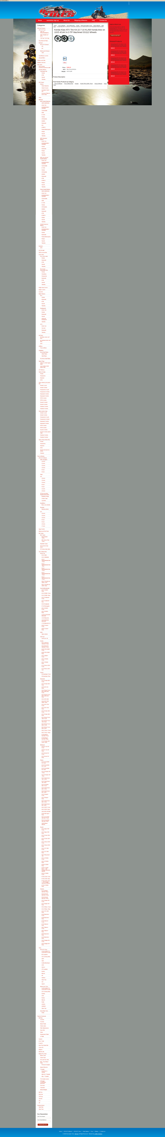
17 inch (43, 526)
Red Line (41, 1094)
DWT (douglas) (43, 459)
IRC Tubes (42, 535)
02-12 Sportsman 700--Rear (46, 782)
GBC (43, 960)
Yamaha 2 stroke (44, 406)
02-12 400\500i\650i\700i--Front (46, 578)
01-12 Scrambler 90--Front (45, 765)
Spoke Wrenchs (44, 1067)
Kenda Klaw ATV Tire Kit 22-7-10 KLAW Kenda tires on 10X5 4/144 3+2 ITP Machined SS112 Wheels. (119, 52)
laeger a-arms (42, 289)
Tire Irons (42, 1085)
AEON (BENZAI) (45, 103)
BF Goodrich (45, 954)
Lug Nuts (44, 500)
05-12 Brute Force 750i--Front (46, 718)
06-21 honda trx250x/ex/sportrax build (44, 67)
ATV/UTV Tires (77, 1131)
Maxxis (43, 973)
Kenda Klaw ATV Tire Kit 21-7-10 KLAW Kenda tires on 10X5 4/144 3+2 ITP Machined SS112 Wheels (118, 66)
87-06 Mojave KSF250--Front (45, 735)
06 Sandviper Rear (46, 676)
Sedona (43, 977)
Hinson (41, 84)
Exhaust (41, 42)
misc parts (39, 64)
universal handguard (44, 319)
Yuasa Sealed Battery (45, 189)
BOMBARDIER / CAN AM (45, 108)
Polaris (43, 131)
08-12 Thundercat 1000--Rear (46, 585)
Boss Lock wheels (46, 504)
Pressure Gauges (46, 1064)
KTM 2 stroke (43, 398)
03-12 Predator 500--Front (45, 785)
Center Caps (45, 498)
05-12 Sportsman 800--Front (46, 801)
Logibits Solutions (98, 1133)
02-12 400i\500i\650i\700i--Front (46, 560)
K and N (40, 1043)
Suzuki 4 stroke (43, 404)
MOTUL (40, 1092)
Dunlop (43, 993)
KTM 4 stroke (43, 400)
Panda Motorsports (46, 129)
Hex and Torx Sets (44, 1059)
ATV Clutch (41, 82)
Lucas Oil (41, 1047)
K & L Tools (41, 1041)
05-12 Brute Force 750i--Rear (46, 721)
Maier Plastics (42, 293)
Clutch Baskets (45, 85)
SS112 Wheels (96, 25)
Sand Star (41, 1107)
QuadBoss (42, 503)
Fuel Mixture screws (43, 55)
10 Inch (43, 461)
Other (41, 1032)
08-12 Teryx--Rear (46, 732)
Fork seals (41, 254)
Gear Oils (42, 1030)
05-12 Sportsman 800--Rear (46, 804)
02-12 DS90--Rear (46, 595)
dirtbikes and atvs (41, 62)
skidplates (41, 350)
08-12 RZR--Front (46, 807)
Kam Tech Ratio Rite (43, 1045)
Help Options (86, 1131)
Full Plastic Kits (43, 71)
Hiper (41, 474)
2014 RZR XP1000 (46, 811)
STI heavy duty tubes (45, 549)
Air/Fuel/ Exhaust (41, 28)
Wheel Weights (43, 1089)
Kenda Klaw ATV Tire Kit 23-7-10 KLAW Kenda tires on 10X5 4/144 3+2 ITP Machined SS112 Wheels (118, 73)
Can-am (43, 328)
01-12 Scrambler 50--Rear (45, 762)
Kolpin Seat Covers (43, 287)
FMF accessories (43, 252)
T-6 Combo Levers (44, 1079)
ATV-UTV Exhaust (44, 44)
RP (42, 975)
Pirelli (43, 1002)
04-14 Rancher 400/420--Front (45, 646)
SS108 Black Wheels (45, 824)
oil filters (40, 346)
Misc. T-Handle (45, 1076)
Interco (43, 967)
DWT (43, 958)
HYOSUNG (44, 118)
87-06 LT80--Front (46, 876)
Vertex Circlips (42, 372)
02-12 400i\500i (45, 557)
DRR (43, 112)
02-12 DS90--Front (46, 593)
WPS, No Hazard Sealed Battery (44, 158)
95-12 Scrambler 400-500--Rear (45, 821)
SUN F (43, 984)
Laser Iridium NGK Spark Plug (44, 367)
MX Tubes (41, 533)
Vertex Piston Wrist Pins (44, 439)
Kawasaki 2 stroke (44, 393)
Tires (40, 947)
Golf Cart (42, 636)
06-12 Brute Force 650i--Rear (46, 728)
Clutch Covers (45, 88)
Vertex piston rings (43, 411)
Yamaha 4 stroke (44, 408)
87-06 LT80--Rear (46, 878)
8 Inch (43, 469)
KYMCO (43, 127)
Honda (43, 73)
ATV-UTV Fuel (42, 29)
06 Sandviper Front (46, 674)
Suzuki (43, 77)
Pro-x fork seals (44, 256)
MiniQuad (42, 744)
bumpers (41, 246)
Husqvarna (44, 276)
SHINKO (44, 1006)
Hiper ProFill (41, 529)
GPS (43, 965)
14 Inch (43, 467)
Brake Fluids (43, 1023)
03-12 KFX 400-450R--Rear (45, 702)
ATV (41, 295)
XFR (41, 247)
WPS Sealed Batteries (45, 101)
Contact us (102, 1131)
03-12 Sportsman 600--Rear (46, 791)
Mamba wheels (45, 509)
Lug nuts (41, 291)
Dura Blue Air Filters (43, 40)
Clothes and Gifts (41, 60)
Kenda (43, 971)
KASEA (43, 121)
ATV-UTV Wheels (43, 457)
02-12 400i (44, 555)
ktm (42, 125)
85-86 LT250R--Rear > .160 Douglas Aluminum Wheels (46, 869)
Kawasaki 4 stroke (44, 396)
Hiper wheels (45, 634)
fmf (42, 48)
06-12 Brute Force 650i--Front (46, 724)
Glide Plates (44, 353)
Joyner (41, 672)
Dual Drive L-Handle (45, 1071)
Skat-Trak (44, 979)
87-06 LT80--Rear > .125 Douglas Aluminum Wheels (46, 882)
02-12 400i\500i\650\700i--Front (46, 569)
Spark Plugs (41, 361)
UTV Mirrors (41, 369)
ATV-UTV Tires (43, 949)
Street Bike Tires (44, 1010)
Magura (40, 1049)
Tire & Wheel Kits (43, 551)
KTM (43, 75)
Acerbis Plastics (42, 69)
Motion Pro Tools (43, 1053)
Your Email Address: (42, 1119)
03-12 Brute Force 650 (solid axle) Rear (46, 696)
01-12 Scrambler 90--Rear (45, 769)
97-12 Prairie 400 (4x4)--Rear (46, 742)
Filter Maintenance (44, 1028)
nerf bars (41, 335)
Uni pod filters (42, 57)
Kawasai (42, 377)
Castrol (40, 1039)
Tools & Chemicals (41, 1016)
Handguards (43, 308)
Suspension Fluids (44, 1034)
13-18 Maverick (45, 617)
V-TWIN (42, 1036)
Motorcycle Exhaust (44, 51)
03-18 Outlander (45, 604)
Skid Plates (44, 356)
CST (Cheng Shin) (46, 956)
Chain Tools (43, 1057)
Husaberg (44, 274)
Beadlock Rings (45, 496)
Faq (92, 1131)
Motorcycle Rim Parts (44, 531)
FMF (43, 52)
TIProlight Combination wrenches (43, 1082)
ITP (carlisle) (45, 969)
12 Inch (43, 465)
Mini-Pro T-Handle (46, 1074)
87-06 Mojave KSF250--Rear (45, 738)
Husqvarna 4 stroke (44, 391)
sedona (43, 1004)
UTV (41, 324)
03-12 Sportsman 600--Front (46, 788)
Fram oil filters (43, 347)
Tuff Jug (41, 1096)
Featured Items (40, 1105)
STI (41, 511)
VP (39, 1102)
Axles (40, 97)
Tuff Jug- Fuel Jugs (44, 38)
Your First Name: (41, 1116)
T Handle (42, 1069)
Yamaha (43, 79)
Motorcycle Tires (44, 986)
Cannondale (44, 110)
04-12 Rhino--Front (46, 906)
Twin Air (40, 1098)
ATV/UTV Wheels (68, 1131)
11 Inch (43, 463)
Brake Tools (43, 1055)
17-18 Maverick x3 (46, 623)
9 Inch (43, 471)
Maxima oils (41, 1051)
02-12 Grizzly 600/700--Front (45, 894)
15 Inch (43, 490)
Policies (96, 1131)
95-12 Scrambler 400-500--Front (45, 817)
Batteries (41, 99)
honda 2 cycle (43, 385)
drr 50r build (41, 250)
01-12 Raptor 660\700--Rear (45, 891)
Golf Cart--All (45, 638)
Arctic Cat (44, 105)
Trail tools (42, 1087)
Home (55, 25)
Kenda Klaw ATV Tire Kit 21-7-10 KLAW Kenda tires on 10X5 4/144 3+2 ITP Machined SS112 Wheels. (119, 45)
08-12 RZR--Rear (46, 809)
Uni (39, 1100)
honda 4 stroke (43, 387)
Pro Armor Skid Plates (45, 358)
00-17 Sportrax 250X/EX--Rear (45, 643)
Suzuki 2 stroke (43, 402)
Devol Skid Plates (44, 352)
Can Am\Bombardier (44, 588)
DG (42, 46)
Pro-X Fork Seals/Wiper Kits (44, 269)
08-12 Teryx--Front (46, 730)
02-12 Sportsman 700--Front (46, 778)
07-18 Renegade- (46, 606)
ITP (41, 476)
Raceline (42, 507)
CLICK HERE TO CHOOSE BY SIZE (46, 952)
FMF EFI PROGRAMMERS (44, 32)
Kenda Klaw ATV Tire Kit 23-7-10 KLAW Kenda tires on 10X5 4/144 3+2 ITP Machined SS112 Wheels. (119, 59)
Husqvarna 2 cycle (44, 389)
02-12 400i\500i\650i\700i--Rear (46, 565)
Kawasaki (44, 123)
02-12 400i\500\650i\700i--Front (46, 573)
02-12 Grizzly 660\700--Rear (45, 898)
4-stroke (42, 1021)
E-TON (43, 114)
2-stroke (42, 1019)
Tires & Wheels (40, 456)
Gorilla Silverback (46, 962)
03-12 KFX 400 (45, 699)
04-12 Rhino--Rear (46, 909)
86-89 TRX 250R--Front (86, 25)
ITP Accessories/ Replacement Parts (44, 494)
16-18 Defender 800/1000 (45, 620)
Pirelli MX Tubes (44, 543)
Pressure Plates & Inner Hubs (46, 94)
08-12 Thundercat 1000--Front (46, 582)
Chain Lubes (43, 1025)
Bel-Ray (40, 1017)
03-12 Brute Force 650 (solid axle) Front (46, 691)
